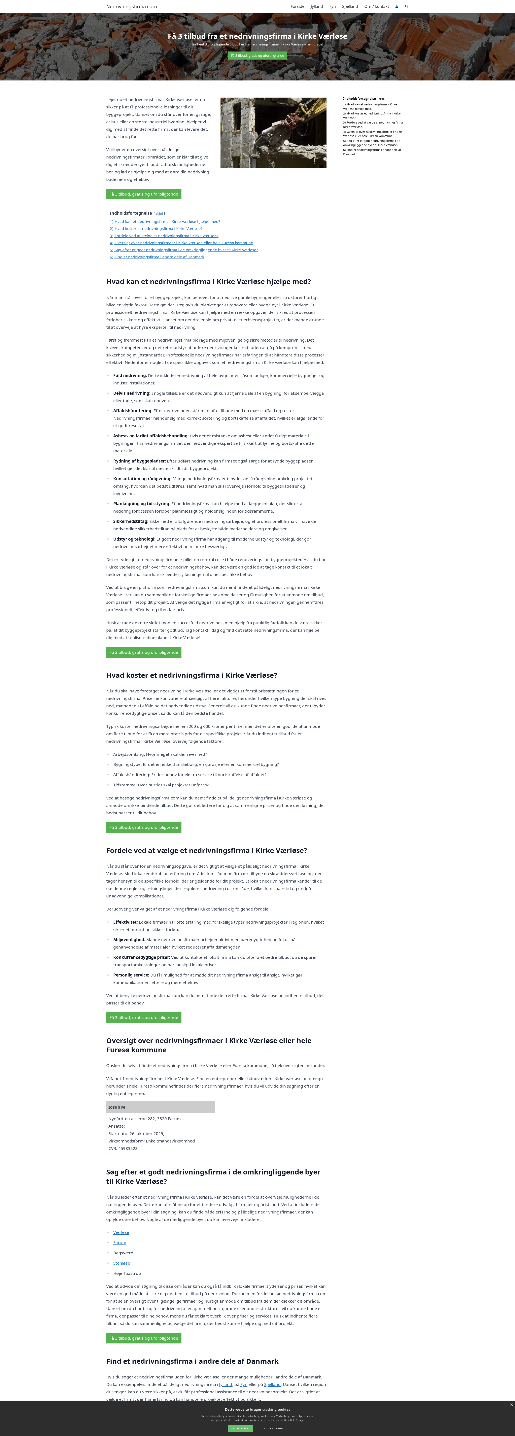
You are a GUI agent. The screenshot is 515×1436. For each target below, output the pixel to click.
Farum (119, 1242)
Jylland (317, 6)
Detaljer (300, 1420)
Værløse (121, 1232)
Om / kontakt (376, 6)
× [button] (511, 1404)
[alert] (257, 1418)
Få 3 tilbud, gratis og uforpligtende (257, 55)
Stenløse (121, 1263)
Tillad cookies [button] (240, 1428)
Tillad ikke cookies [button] (272, 1428)
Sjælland (350, 6)
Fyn (332, 6)
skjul (159, 213)
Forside (297, 6)
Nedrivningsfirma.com (131, 6)
